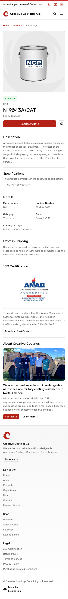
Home (6, 25)
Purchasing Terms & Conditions (20, 568)
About (6, 480)
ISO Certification (15, 266)
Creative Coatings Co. (25, 13)
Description (11, 137)
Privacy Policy (11, 563)
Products (18, 25)
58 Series (8, 529)
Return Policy (10, 553)
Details (8, 197)
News (6, 495)
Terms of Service (12, 558)
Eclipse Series (11, 534)
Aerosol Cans (10, 524)
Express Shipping (15, 241)
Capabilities (9, 490)
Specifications (13, 173)
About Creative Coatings (21, 343)
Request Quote (11, 505)
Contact (7, 500)
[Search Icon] (55, 14)
